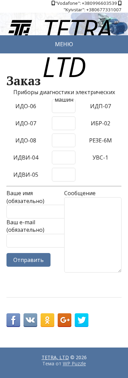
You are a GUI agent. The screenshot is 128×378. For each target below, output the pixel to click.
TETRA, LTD (55, 357)
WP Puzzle (74, 363)
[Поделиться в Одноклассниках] (47, 320)
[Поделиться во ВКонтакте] (30, 320)
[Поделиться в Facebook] (13, 320)
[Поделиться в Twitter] (81, 320)
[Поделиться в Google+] (64, 320)
